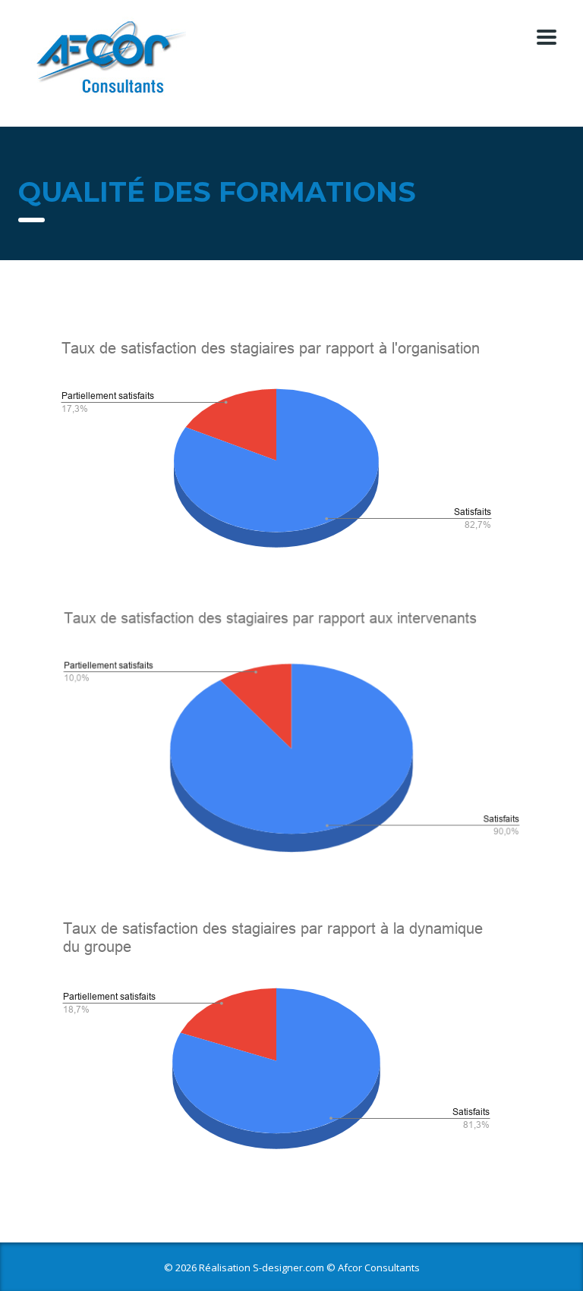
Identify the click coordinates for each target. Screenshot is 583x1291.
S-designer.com (288, 1267)
